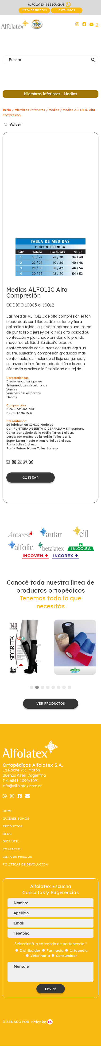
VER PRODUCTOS (50, 703)
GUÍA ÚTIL (11, 841)
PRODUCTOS (13, 826)
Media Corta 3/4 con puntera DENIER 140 (26, 647)
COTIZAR (30, 477)
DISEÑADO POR (16, 1022)
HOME (7, 811)
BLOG (7, 834)
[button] (31, 687)
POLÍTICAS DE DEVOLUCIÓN (26, 864)
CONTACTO (11, 849)
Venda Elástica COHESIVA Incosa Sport (75, 647)
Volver (15, 124)
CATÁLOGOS (66, 10)
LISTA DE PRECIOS (34, 10)
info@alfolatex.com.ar (22, 785)
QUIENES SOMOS (16, 818)
